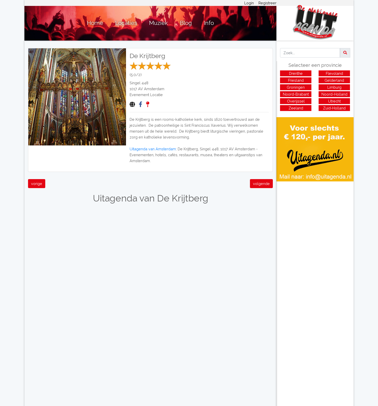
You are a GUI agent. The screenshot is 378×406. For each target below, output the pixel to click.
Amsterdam (154, 89)
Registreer (267, 3)
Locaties (126, 23)
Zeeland (296, 108)
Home (95, 23)
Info (209, 23)
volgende (261, 183)
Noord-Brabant (296, 94)
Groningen (296, 87)
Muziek (158, 23)
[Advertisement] (315, 217)
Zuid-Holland (334, 108)
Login (249, 3)
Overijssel (296, 101)
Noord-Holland (334, 94)
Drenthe (296, 73)
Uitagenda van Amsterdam (153, 149)
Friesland (296, 80)
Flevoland (334, 73)
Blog (186, 23)
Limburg (334, 87)
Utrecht (334, 101)
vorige (36, 183)
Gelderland (334, 80)
